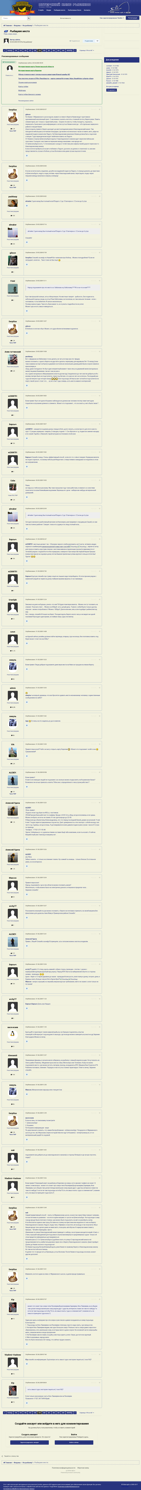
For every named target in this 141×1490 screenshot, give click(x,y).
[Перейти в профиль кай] (13, 1158)
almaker (13, 225)
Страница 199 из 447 (86, 50)
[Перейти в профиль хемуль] (13, 668)
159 (13, 215)
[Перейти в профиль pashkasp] (13, 204)
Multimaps (22, 90)
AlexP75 (108, 76)
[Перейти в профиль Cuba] (13, 488)
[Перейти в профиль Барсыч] (13, 432)
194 (16, 50)
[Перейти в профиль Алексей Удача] (13, 811)
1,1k (13, 822)
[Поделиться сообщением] (99, 109)
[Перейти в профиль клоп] (13, 639)
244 (13, 244)
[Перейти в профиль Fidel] (13, 289)
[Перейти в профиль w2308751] (13, 404)
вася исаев (13, 1027)
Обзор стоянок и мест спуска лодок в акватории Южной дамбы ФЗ (44, 74)
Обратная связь (83, 1468)
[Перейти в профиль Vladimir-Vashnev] (13, 1186)
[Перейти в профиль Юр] (13, 1307)
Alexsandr (12, 1055)
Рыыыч (108, 81)
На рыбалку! (27, 42)
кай (12, 1150)
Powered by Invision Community (70, 1472)
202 (54, 50)
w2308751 (12, 396)
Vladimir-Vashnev (13, 1178)
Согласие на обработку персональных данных (18, 1489)
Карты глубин (23, 86)
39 (13, 897)
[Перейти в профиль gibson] (13, 261)
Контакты (87, 10)
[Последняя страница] (75, 50)
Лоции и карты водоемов (27, 82)
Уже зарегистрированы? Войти (111, 18)
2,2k (13, 763)
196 (25, 50)
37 (13, 1169)
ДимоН (108, 72)
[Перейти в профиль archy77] (13, 914)
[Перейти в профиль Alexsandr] (13, 1063)
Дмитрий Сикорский (113, 74)
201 (49, 50)
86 (13, 679)
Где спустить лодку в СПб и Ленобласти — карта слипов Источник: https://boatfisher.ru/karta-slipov (55, 78)
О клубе (41, 10)
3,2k (13, 371)
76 (13, 1197)
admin (17, 40)
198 (35, 50)
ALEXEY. (12, 772)
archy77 (12, 906)
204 (63, 50)
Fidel (12, 281)
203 (58, 50)
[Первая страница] (4, 50)
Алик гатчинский (13, 352)
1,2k (13, 500)
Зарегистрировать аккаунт (29, 1442)
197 (30, 50)
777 (13, 792)
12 (13, 619)
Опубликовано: (35, 109)
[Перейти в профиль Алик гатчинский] (13, 359)
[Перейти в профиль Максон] (13, 886)
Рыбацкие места (59, 10)
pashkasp (12, 196)
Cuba (12, 480)
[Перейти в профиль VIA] (13, 752)
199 (39, 50)
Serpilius (13, 110)
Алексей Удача (13, 803)
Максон (12, 878)
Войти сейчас (74, 1442)
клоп (12, 632)
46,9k (13, 707)
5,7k (13, 129)
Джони (108, 78)
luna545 (108, 70)
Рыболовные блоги (74, 10)
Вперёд (69, 50)
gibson (13, 253)
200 (44, 50)
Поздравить (111, 90)
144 (13, 1074)
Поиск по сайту (11, 75)
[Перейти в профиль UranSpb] (13, 607)
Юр (12, 1299)
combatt (109, 66)
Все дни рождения (112, 86)
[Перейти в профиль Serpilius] (13, 117)
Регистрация (132, 18)
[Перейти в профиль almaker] (13, 232)
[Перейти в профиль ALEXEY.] (13, 780)
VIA (12, 744)
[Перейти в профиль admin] (6, 41)
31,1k (13, 651)
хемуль (12, 660)
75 (13, 1319)
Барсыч (12, 424)
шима (108, 68)
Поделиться (75, 41)
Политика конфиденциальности (63, 1468)
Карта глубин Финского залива (29, 94)
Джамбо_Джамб (111, 83)
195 (20, 50)
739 (13, 443)
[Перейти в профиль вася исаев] (13, 1035)
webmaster (125, 1486)
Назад (9, 50)
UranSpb (13, 600)
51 (13, 1046)
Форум (48, 10)
